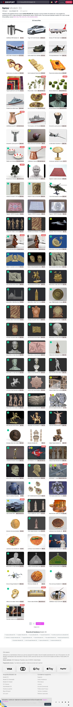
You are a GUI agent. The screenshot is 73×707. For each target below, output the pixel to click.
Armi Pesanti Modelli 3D (31, 640)
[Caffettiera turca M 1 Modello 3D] (15, 118)
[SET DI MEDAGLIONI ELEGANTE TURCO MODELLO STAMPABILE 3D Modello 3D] (36, 488)
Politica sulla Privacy (43, 689)
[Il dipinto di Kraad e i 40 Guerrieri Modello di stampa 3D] (15, 188)
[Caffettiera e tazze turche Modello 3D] (58, 593)
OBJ (17, 17)
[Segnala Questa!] (22, 35)
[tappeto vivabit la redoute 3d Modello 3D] (58, 171)
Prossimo (39, 623)
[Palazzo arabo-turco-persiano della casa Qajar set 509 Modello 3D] (58, 382)
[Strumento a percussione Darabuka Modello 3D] (15, 135)
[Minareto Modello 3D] (36, 435)
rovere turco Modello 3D (12, 178)
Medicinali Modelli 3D (63, 637)
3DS (23, 17)
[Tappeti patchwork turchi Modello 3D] (15, 83)
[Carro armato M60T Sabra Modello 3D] (15, 505)
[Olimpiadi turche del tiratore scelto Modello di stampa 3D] (58, 541)
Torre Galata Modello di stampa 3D (36, 531)
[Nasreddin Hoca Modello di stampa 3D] (36, 417)
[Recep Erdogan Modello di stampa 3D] (58, 100)
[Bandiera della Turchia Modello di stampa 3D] (15, 312)
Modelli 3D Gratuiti (7, 682)
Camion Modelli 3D (43, 640)
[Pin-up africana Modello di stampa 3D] (15, 241)
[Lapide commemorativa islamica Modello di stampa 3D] (58, 558)
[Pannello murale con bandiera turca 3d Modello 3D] (15, 611)
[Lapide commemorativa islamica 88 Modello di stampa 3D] (36, 558)
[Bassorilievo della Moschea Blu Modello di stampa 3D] (15, 294)
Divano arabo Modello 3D (33, 601)
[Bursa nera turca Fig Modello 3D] (36, 135)
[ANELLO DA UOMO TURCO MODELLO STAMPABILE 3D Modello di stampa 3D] (15, 593)
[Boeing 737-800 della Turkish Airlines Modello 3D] (58, 30)
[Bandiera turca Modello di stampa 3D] (36, 223)
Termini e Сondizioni (42, 691)
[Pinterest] (62, 702)
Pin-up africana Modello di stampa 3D (15, 249)
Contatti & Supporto (44, 674)
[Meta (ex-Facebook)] (65, 702)
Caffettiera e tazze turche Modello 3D (57, 601)
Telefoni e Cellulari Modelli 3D (12, 637)
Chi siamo (6, 652)
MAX (14, 17)
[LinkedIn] (68, 702)
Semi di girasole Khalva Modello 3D (36, 73)
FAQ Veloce (41, 682)
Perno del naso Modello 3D (55, 584)
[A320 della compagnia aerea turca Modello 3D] (15, 47)
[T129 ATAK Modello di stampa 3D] (58, 188)
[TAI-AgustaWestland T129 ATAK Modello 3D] (58, 47)
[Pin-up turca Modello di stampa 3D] (36, 241)
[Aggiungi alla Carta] (19, 35)
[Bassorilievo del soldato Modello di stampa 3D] (15, 400)
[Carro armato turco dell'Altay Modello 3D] (36, 47)
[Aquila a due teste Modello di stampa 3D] (36, 382)
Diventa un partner (7, 689)
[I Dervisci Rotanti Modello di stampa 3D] (58, 417)
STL (26, 17)
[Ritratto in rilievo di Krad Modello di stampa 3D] (36, 188)
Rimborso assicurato (43, 693)
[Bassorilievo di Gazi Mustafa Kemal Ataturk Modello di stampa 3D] (58, 241)
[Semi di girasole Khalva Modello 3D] (36, 65)
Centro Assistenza (42, 679)
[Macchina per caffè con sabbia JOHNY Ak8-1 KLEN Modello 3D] (58, 505)
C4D (28, 17)
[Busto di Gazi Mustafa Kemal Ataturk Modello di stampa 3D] (36, 259)
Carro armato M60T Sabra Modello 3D (15, 513)
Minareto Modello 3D (32, 443)
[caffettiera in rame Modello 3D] (36, 153)
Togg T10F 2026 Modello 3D (34, 38)
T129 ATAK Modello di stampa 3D (57, 196)
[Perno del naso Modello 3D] (58, 576)
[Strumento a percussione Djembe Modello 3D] (58, 118)
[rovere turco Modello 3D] (15, 171)
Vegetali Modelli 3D (27, 637)
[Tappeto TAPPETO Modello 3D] (15, 206)
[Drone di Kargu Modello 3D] (15, 576)
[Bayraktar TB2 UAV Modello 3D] (58, 223)
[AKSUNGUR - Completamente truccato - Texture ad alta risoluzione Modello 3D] (58, 470)
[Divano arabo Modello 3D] (36, 593)
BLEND (32, 17)
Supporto (40, 677)
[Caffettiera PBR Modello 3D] (15, 30)
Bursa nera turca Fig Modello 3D (35, 143)
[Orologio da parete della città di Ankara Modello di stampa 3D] (36, 312)
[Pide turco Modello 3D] (36, 576)
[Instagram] (56, 702)
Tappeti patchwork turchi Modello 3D (14, 90)
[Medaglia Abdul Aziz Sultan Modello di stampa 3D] (15, 435)
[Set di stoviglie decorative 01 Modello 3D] (58, 400)
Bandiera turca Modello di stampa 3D (36, 231)
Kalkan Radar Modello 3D (55, 443)
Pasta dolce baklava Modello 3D (56, 73)
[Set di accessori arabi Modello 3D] (36, 100)
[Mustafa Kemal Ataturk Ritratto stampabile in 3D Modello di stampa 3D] (36, 171)
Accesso (62, 2)
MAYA (36, 17)
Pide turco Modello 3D (33, 584)
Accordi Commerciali (43, 686)
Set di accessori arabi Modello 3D (35, 108)
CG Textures (6, 684)
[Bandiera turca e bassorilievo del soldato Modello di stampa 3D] (36, 400)
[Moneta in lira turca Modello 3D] (15, 523)
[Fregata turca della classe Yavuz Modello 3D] (15, 100)
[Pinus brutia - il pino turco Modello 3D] (36, 83)
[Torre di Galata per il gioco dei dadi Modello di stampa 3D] (36, 505)
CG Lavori (5, 693)
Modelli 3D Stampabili (8, 679)
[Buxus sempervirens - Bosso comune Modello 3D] (58, 83)
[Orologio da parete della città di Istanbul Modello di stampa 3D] (15, 329)
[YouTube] (68, 705)
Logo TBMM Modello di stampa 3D (57, 302)
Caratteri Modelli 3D (22, 634)
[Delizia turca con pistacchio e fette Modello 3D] (15, 65)
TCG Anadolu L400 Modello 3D (35, 126)
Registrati (69, 2)
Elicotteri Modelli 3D (18, 640)
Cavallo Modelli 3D (45, 634)
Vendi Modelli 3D (7, 686)
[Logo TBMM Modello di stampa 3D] (58, 294)
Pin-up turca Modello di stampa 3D (36, 249)
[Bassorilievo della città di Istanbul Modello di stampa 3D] (58, 276)
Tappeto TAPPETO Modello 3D (13, 214)
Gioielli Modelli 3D (38, 637)
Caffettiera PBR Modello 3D (12, 38)
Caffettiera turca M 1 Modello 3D (13, 126)
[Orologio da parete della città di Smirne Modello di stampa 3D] (58, 312)
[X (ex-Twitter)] (59, 702)
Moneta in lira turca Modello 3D (13, 531)
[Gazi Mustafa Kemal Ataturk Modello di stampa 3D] (36, 276)
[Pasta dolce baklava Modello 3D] (58, 65)
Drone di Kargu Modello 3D (12, 584)
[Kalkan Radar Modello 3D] (58, 435)
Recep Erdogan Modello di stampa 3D (57, 108)
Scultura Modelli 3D (10, 634)
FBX (20, 17)
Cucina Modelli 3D (33, 634)
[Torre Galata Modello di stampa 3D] (36, 523)
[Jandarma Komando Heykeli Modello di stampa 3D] (15, 452)
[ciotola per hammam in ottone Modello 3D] (58, 153)
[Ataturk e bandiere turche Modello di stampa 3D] (15, 259)
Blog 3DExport (7, 691)
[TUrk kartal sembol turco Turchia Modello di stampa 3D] (58, 488)
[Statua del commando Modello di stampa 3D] (58, 347)
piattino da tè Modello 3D (12, 161)
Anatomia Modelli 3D (56, 640)
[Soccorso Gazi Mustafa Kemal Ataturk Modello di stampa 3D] (15, 382)
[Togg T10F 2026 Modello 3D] (36, 30)
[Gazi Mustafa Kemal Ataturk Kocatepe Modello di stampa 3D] (58, 364)
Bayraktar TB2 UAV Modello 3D (56, 231)
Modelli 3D (6, 677)
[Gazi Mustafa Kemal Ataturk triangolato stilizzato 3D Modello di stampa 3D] (15, 417)
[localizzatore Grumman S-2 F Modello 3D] (58, 135)
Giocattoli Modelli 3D (50, 637)
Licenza (39, 684)
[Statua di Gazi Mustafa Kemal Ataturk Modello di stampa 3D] (36, 364)
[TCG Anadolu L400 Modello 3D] (36, 118)
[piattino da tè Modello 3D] (15, 153)
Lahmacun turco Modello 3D (55, 531)
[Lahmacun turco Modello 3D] (58, 523)
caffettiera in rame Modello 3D (35, 161)
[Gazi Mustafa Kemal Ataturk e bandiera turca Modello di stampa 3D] (58, 259)
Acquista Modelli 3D (9, 674)
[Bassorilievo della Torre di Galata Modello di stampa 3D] (36, 294)
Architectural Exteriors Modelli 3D (60, 634)
